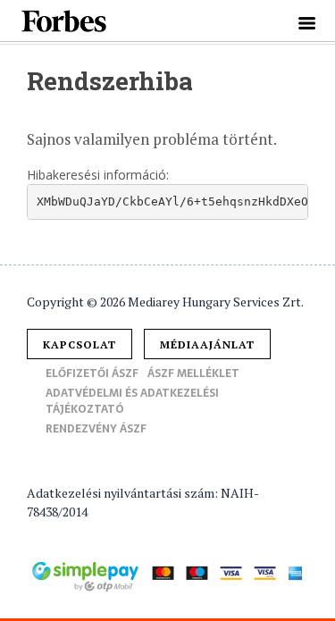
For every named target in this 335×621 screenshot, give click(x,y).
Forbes (65, 21)
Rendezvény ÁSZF (96, 429)
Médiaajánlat (207, 344)
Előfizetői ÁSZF (92, 373)
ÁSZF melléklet (193, 373)
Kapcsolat (79, 344)
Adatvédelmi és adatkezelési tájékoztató (132, 401)
